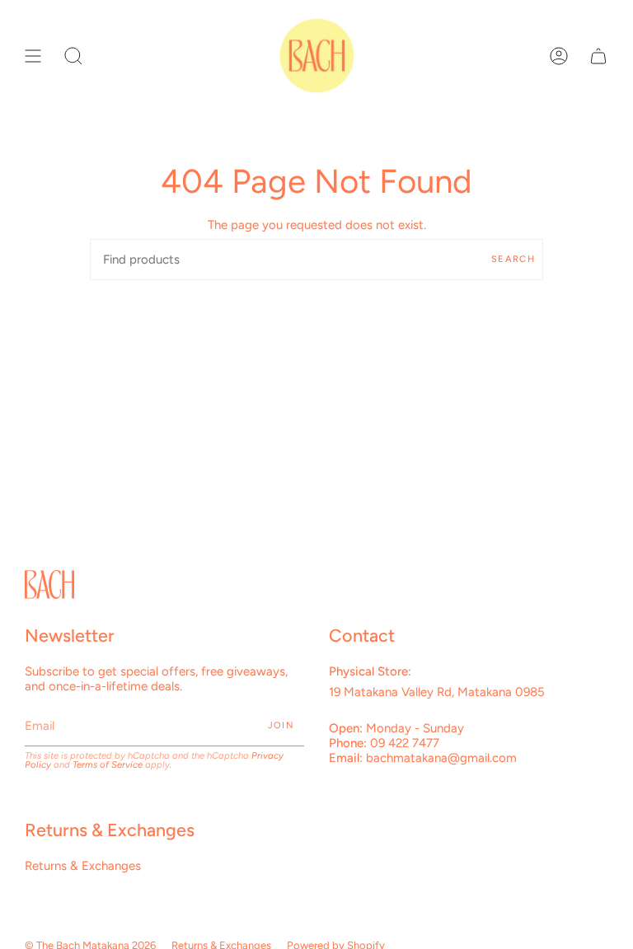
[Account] (559, 55)
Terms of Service (108, 764)
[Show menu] (33, 55)
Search (513, 259)
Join (281, 725)
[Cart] (598, 55)
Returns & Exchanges (83, 865)
